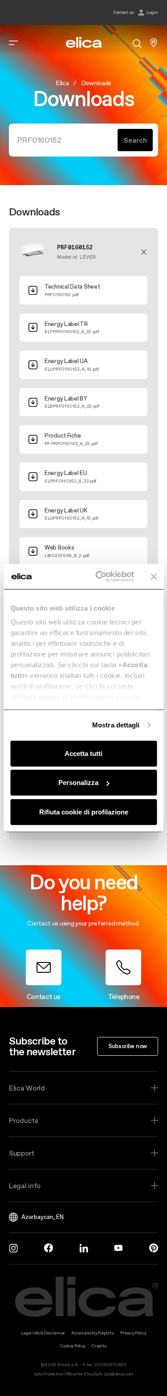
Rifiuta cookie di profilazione (83, 811)
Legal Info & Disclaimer (43, 1333)
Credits (99, 1346)
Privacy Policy (133, 1333)
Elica (62, 82)
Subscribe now (127, 1046)
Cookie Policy (73, 1346)
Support (21, 1153)
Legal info (25, 1185)
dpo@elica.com (118, 1374)
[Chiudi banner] (154, 577)
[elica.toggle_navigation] (13, 42)
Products (23, 1120)
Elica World (27, 1088)
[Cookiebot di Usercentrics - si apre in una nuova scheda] (99, 576)
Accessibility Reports (92, 1333)
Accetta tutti (83, 753)
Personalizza (78, 782)
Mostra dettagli (116, 725)
